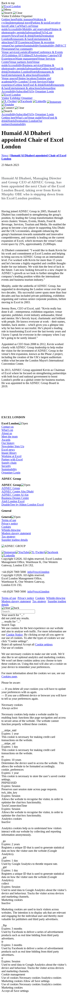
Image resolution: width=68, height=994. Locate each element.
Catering (52, 55)
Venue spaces (9, 78)
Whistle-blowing (10, 530)
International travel (20, 22)
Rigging (33, 52)
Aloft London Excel (12, 501)
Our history (8, 443)
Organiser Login (44, 91)
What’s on (25, 25)
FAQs (43, 32)
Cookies (6, 526)
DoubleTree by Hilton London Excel (22, 504)
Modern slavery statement (16, 533)
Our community (24, 48)
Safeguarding (32, 32)
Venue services (9, 52)
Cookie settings (44, 644)
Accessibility (15, 29)
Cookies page (9, 676)
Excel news (8, 449)
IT (32, 55)
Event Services (38, 81)
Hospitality (43, 75)
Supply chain (9, 462)
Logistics (23, 52)
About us (6, 433)
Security (6, 466)
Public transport (25, 19)
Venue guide (34, 117)
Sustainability (31, 45)
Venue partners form (20, 61)
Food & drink (25, 35)
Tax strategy (8, 536)
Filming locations (27, 78)
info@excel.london (38, 571)
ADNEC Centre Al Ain (14, 494)
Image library (9, 452)
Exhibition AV (13, 55)
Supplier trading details (14, 539)
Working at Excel (11, 456)
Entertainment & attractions (21, 75)
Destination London (18, 71)
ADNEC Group (10, 488)
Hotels (37, 35)
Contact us (7, 426)
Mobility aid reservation (36, 29)
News (14, 35)
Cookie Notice (14, 634)
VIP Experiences (22, 42)
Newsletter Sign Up (12, 446)
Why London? (21, 81)
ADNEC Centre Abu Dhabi (17, 491)
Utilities (26, 55)
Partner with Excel (12, 459)
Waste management (26, 58)
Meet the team (9, 436)
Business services (32, 65)
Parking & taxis (40, 22)
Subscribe (21, 91)
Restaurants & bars (21, 39)
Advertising (40, 55)
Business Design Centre (15, 498)
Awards (5, 439)
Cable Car (13, 25)
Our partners (16, 45)
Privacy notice (9, 523)
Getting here (8, 19)
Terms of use (8, 520)
